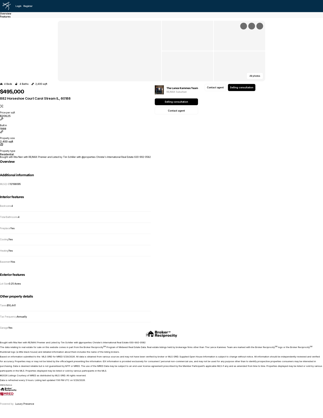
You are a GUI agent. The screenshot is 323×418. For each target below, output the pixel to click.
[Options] (243, 26)
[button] (109, 51)
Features (5, 16)
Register (27, 6)
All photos (254, 75)
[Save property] (251, 26)
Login (18, 6)
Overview (5, 13)
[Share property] (259, 26)
